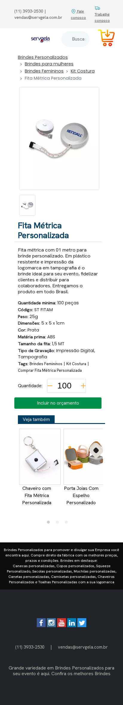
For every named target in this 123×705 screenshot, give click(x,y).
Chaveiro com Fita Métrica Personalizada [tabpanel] (36, 495)
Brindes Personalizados (43, 57)
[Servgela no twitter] (81, 625)
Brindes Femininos (44, 71)
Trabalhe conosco (102, 17)
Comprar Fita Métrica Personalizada (50, 370)
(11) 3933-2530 (29, 647)
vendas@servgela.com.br (83, 647)
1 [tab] (50, 524)
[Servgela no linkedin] (71, 625)
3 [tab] (68, 524)
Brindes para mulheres (49, 64)
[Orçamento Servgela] (103, 39)
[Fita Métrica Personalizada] (27, 205)
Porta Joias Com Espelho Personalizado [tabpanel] (81, 495)
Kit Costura (83, 71)
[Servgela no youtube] (61, 625)
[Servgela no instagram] (51, 625)
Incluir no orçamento (58, 403)
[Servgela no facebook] (41, 625)
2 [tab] (59, 524)
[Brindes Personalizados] (40, 39)
